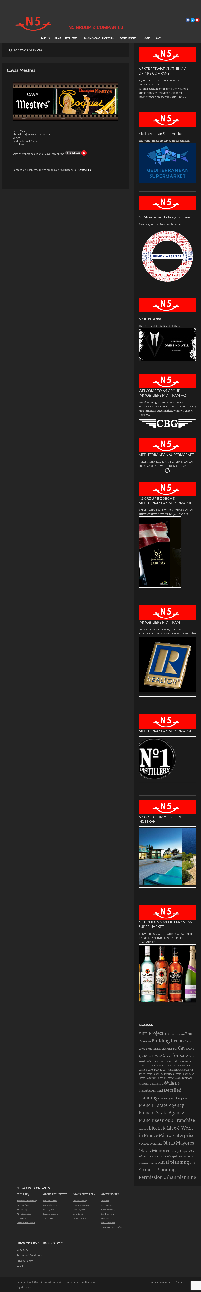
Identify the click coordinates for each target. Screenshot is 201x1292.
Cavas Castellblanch (166, 1069)
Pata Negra (175, 1152)
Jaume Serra (143, 1129)
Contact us (84, 169)
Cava (183, 1048)
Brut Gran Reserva (174, 1034)
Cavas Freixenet (165, 1078)
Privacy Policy (25, 1260)
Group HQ (45, 38)
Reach (158, 38)
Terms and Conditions (30, 1255)
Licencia (157, 1128)
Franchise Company (50, 1214)
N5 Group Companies (150, 1143)
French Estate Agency (161, 1105)
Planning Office (48, 1210)
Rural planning (173, 1162)
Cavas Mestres (21, 70)
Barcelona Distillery (80, 1201)
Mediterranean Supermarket (99, 38)
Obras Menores (154, 1150)
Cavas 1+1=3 (160, 1061)
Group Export (78, 1214)
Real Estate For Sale (50, 1201)
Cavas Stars (156, 1084)
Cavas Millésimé (145, 1084)
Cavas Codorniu (147, 1078)
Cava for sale (174, 1055)
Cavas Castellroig (184, 1073)
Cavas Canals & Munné (151, 1065)
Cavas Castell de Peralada (160, 1073)
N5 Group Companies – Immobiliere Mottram (65, 1282)
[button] (72, 38)
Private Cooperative (24, 1214)
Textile (146, 38)
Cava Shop (105, 1201)
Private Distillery (23, 1205)
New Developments (50, 1205)
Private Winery (22, 1210)
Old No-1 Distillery (79, 1218)
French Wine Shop (107, 1214)
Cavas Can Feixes (174, 1065)
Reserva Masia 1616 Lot (148, 1163)
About (57, 38)
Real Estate (71, 38)
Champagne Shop (107, 1205)
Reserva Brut (186, 1156)
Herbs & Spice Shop (108, 1223)
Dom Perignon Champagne (173, 1098)
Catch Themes (176, 1282)
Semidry (193, 1163)
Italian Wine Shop (107, 1218)
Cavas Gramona (183, 1078)
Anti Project (151, 1033)
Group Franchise (177, 1120)
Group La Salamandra (81, 1205)
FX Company (21, 1218)
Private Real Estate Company (27, 1201)
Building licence (169, 1041)
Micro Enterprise (177, 1135)
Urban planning (179, 1177)
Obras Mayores (178, 1143)
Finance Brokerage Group (26, 1223)
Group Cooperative (79, 1210)
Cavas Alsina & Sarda (179, 1061)
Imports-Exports (127, 38)
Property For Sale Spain (165, 1156)
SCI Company (48, 1218)
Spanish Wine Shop (108, 1210)
